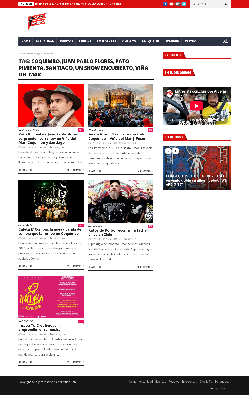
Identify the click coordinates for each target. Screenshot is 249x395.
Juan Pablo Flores (87, 61)
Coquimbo (45, 61)
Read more (25, 170)
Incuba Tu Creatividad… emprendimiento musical (40, 327)
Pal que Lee (150, 41)
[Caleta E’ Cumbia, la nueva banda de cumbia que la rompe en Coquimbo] (51, 201)
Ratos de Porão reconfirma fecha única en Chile (117, 232)
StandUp (172, 41)
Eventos (66, 41)
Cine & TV (129, 41)
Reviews (85, 41)
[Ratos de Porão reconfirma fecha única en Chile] (120, 201)
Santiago (59, 67)
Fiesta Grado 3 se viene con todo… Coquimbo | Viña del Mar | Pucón (118, 136)
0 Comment (77, 170)
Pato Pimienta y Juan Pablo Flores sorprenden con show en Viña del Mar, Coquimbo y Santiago (48, 138)
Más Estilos (95, 130)
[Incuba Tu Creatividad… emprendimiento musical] (51, 297)
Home (21, 54)
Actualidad (45, 41)
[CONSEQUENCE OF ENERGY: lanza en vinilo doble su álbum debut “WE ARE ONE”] (197, 168)
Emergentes (106, 41)
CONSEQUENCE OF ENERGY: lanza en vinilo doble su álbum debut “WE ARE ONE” (196, 180)
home (25, 41)
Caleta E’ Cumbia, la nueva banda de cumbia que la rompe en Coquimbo (49, 231)
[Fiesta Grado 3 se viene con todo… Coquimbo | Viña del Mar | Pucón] (120, 105)
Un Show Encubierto (104, 67)
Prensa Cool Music (35, 147)
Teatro (190, 41)
